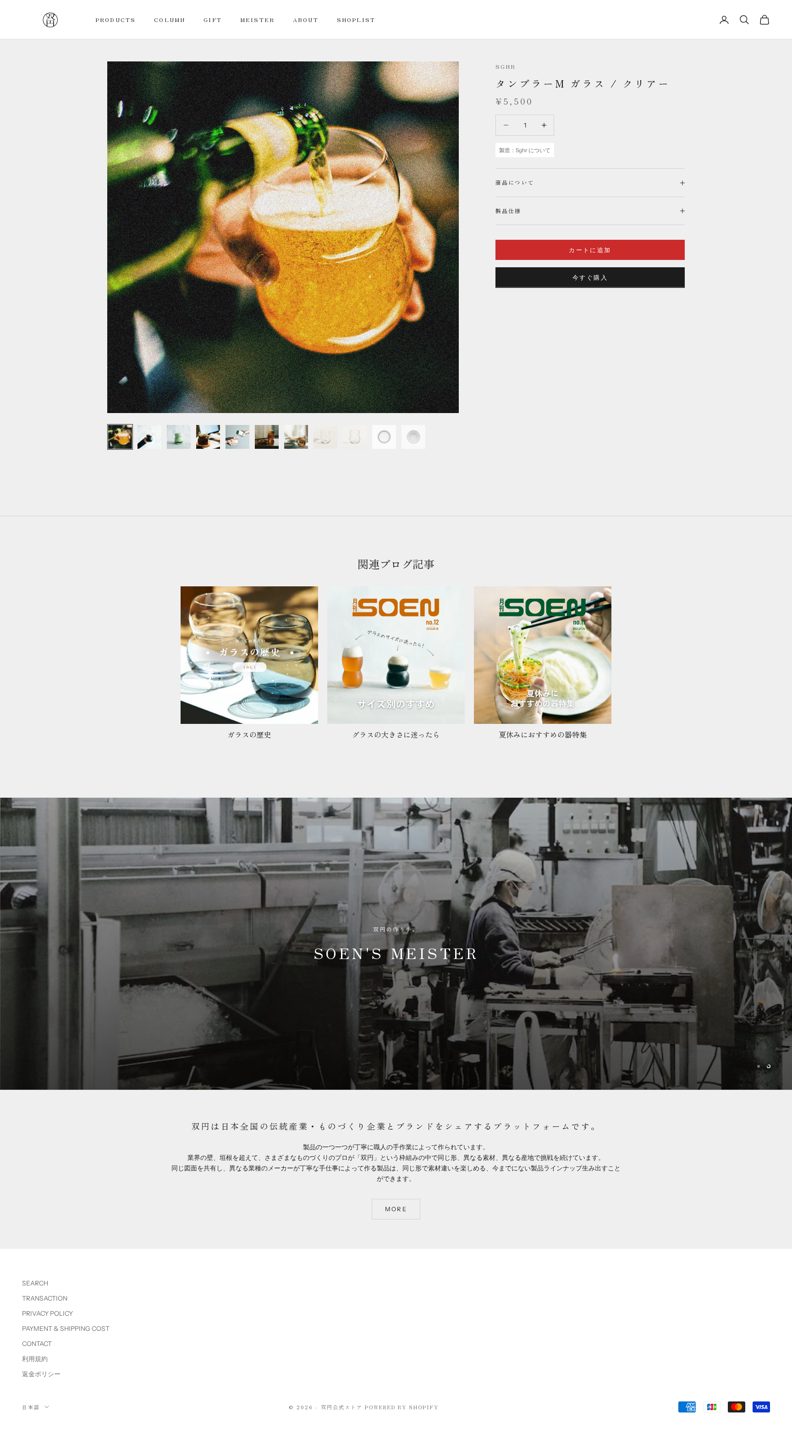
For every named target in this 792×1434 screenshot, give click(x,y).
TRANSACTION (44, 1298)
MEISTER (257, 19)
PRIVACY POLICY (47, 1313)
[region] (396, 943)
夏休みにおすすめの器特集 (543, 734)
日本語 (31, 1406)
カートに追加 (590, 250)
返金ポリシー (41, 1373)
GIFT (213, 19)
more (396, 1208)
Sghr (505, 66)
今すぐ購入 (590, 277)
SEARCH (35, 1283)
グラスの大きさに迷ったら (396, 734)
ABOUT (306, 19)
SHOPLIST (356, 19)
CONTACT (37, 1343)
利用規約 (35, 1358)
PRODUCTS (115, 19)
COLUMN (169, 19)
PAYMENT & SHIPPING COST (66, 1328)
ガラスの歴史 (249, 734)
